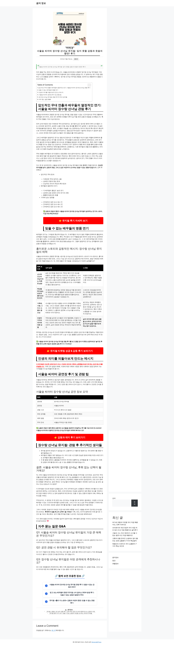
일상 (113, 560)
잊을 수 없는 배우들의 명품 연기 (48, 90)
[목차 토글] (88, 85)
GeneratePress (96, 642)
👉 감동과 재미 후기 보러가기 (69, 437)
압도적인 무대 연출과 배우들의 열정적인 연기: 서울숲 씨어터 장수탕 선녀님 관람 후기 (64, 88)
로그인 (53, 630)
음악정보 (70, 609)
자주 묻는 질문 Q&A (45, 99)
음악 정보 (41, 3)
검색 (113, 498)
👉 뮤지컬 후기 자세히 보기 (73, 220)
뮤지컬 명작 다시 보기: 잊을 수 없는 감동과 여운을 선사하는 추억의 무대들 (71, 613)
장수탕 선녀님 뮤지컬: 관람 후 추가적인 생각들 (53, 97)
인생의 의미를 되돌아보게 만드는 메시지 (51, 92)
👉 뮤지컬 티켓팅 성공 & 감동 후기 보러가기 (70, 350)
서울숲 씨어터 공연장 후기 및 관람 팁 (50, 95)
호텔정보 (115, 564)
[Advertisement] (125, 461)
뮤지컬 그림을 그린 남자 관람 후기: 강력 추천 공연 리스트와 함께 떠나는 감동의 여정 (71, 611)
